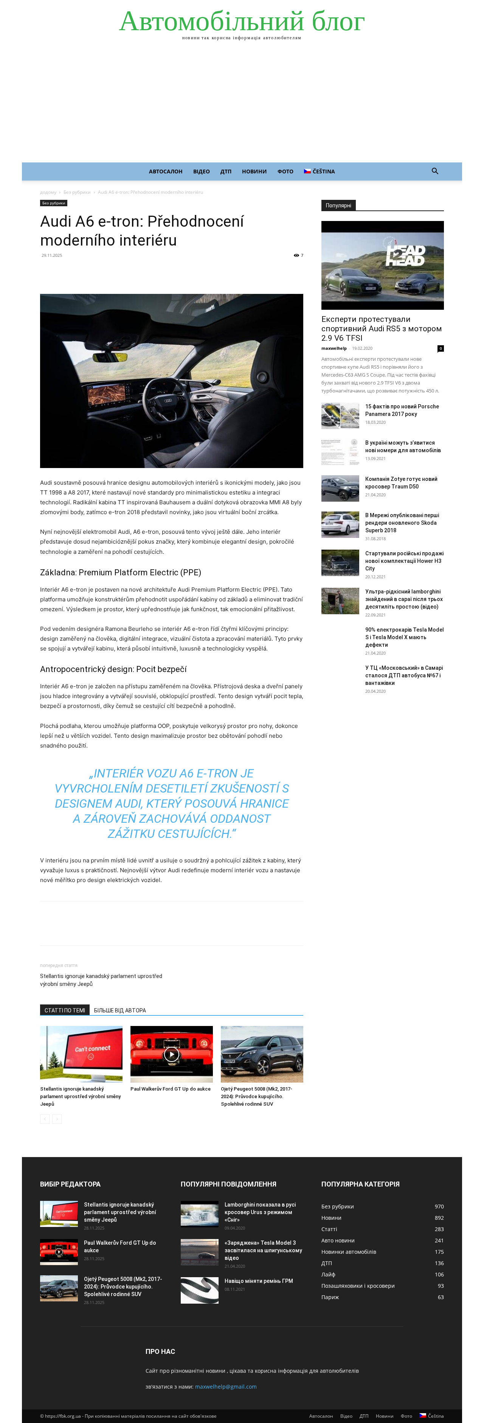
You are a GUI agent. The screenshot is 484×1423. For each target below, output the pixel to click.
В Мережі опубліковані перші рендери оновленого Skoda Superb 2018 (402, 522)
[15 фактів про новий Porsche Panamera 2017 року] (340, 416)
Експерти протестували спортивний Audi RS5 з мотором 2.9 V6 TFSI (381, 329)
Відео (201, 171)
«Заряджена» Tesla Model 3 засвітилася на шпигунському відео (263, 1250)
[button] (435, 172)
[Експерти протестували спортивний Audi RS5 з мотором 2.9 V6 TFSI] (382, 265)
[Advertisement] (242, 106)
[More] (118, 272)
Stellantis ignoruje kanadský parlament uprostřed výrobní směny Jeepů (101, 980)
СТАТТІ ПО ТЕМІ (65, 1010)
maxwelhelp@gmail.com (226, 1386)
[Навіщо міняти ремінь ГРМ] (200, 1290)
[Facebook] (47, 272)
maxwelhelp (334, 348)
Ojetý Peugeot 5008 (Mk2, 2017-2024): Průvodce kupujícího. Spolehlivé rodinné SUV (256, 1096)
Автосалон (166, 171)
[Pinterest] (82, 272)
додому (48, 192)
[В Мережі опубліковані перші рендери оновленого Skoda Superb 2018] (340, 524)
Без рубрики (77, 192)
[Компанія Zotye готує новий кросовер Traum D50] (340, 488)
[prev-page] (45, 1119)
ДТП (225, 171)
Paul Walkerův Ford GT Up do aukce (170, 1089)
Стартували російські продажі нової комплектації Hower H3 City (404, 561)
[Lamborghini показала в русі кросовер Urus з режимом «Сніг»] (200, 1214)
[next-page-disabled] (57, 1119)
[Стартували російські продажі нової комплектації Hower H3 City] (340, 563)
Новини (254, 171)
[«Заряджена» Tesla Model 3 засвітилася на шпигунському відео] (200, 1252)
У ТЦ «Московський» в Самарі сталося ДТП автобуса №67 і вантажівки (404, 675)
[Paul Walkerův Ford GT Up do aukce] (171, 1054)
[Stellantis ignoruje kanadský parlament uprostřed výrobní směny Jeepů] (81, 1054)
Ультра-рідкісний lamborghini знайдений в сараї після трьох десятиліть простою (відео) (404, 599)
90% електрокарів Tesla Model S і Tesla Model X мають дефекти (404, 637)
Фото (285, 171)
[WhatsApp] (99, 272)
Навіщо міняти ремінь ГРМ (259, 1281)
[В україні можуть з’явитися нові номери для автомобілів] (340, 452)
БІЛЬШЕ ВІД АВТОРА (120, 1010)
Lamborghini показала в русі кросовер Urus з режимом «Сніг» (260, 1212)
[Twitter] (65, 272)
